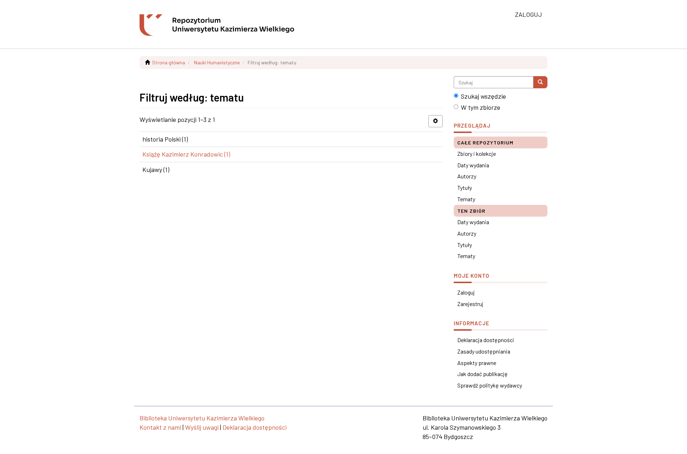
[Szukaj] (540, 82)
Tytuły (464, 187)
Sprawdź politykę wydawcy (489, 385)
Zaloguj (466, 292)
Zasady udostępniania (483, 351)
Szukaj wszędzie (483, 96)
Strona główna (168, 62)
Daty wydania (473, 165)
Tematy (466, 199)
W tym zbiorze (480, 107)
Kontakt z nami (160, 427)
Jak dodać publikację (482, 373)
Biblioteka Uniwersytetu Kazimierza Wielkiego (202, 418)
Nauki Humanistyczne (217, 62)
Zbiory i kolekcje (476, 153)
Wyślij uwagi (202, 427)
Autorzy (466, 176)
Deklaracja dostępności (485, 339)
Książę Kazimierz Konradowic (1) (186, 154)
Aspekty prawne (476, 362)
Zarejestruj (470, 303)
